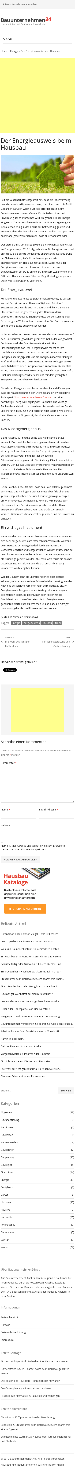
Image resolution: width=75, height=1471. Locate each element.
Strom (57, 623)
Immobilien (7, 1217)
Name (5, 809)
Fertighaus (7, 1187)
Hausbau (47, 623)
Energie (14, 51)
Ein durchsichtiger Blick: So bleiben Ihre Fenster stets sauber (34, 1361)
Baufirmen (7, 1127)
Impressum (7, 1340)
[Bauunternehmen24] (37, 21)
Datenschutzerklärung (13, 1332)
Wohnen (5, 1247)
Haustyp (5, 1209)
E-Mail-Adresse (48, 809)
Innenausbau (8, 1224)
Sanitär (5, 1239)
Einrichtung (7, 1172)
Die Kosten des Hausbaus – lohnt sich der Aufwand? (30, 1380)
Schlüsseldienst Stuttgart (15, 1436)
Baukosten (7, 1135)
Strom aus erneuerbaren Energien (33, 397)
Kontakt (5, 1324)
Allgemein (6, 1112)
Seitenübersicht (9, 1317)
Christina (6, 1417)
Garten (5, 1194)
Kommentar (9, 763)
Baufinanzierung (10, 1120)
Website (5, 825)
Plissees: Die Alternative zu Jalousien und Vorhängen (30, 1395)
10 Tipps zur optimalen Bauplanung (35, 1417)
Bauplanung (7, 1157)
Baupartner (7, 1149)
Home (4, 51)
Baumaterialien (9, 1142)
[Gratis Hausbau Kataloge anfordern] (25, 916)
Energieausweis (31, 623)
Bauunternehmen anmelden (20, 4)
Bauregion (7, 1164)
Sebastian (6, 1424)
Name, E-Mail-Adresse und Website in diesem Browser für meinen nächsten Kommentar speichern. (33, 847)
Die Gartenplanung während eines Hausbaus (26, 1388)
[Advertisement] (37, 95)
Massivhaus (7, 1232)
